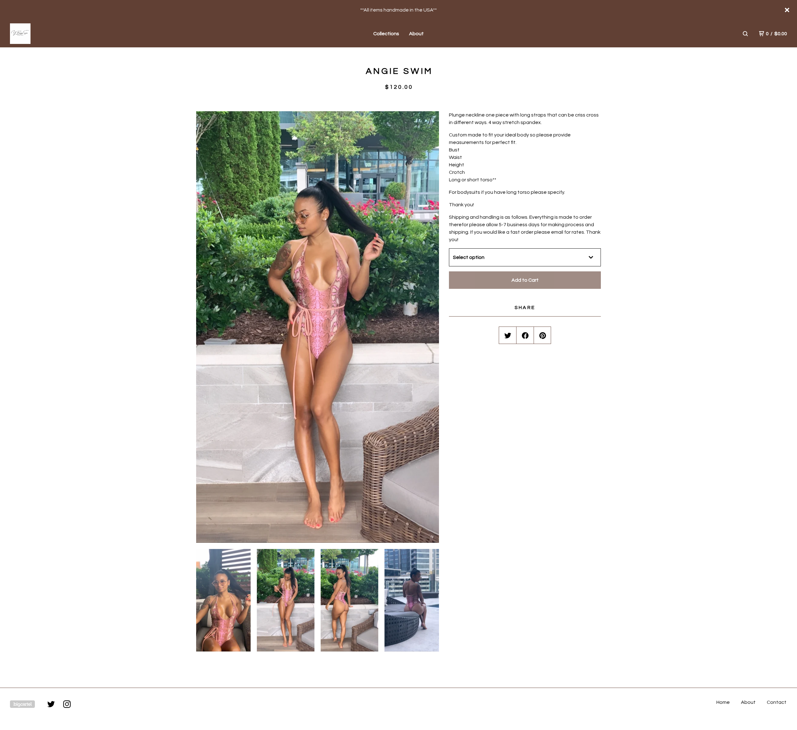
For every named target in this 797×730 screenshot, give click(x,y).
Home (723, 702)
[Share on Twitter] (507, 335)
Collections (386, 33)
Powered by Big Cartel (22, 704)
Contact (776, 702)
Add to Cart (525, 280)
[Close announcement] (787, 10)
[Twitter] (51, 704)
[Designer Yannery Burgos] (42, 33)
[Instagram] (67, 704)
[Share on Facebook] (525, 335)
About (416, 33)
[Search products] (745, 34)
